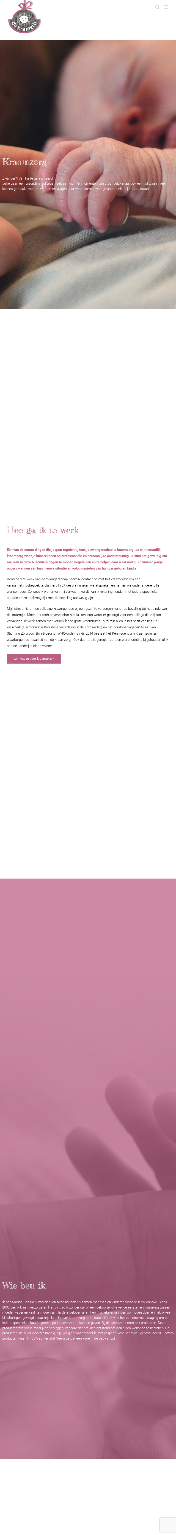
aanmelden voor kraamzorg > (34, 658)
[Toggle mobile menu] (166, 4)
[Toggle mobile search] (157, 4)
